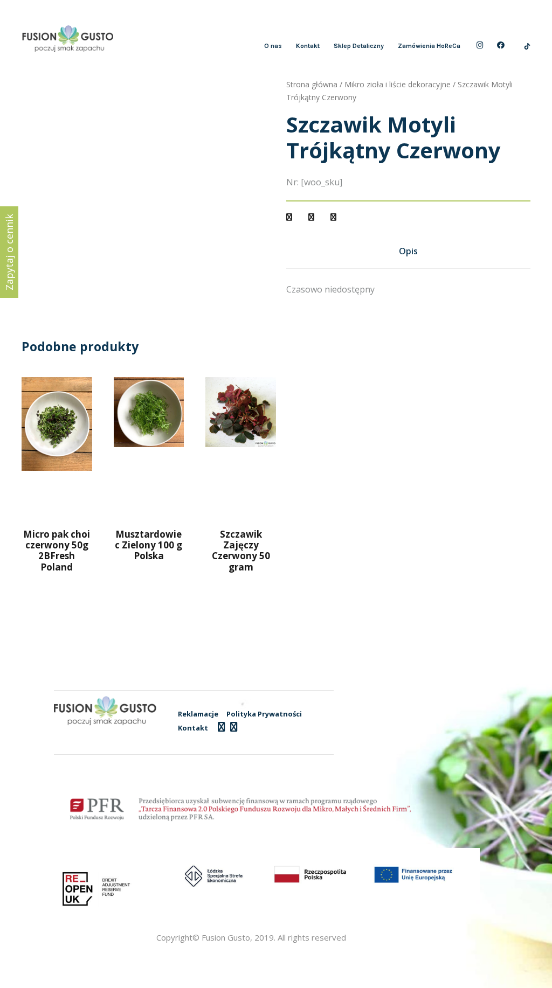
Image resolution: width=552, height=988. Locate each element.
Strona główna (311, 84)
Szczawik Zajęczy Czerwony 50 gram (241, 550)
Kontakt (308, 46)
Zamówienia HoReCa (429, 46)
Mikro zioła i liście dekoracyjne (397, 84)
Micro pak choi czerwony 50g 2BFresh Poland (56, 550)
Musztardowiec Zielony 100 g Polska (148, 545)
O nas (273, 46)
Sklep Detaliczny (359, 46)
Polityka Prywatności (264, 714)
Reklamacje (198, 714)
